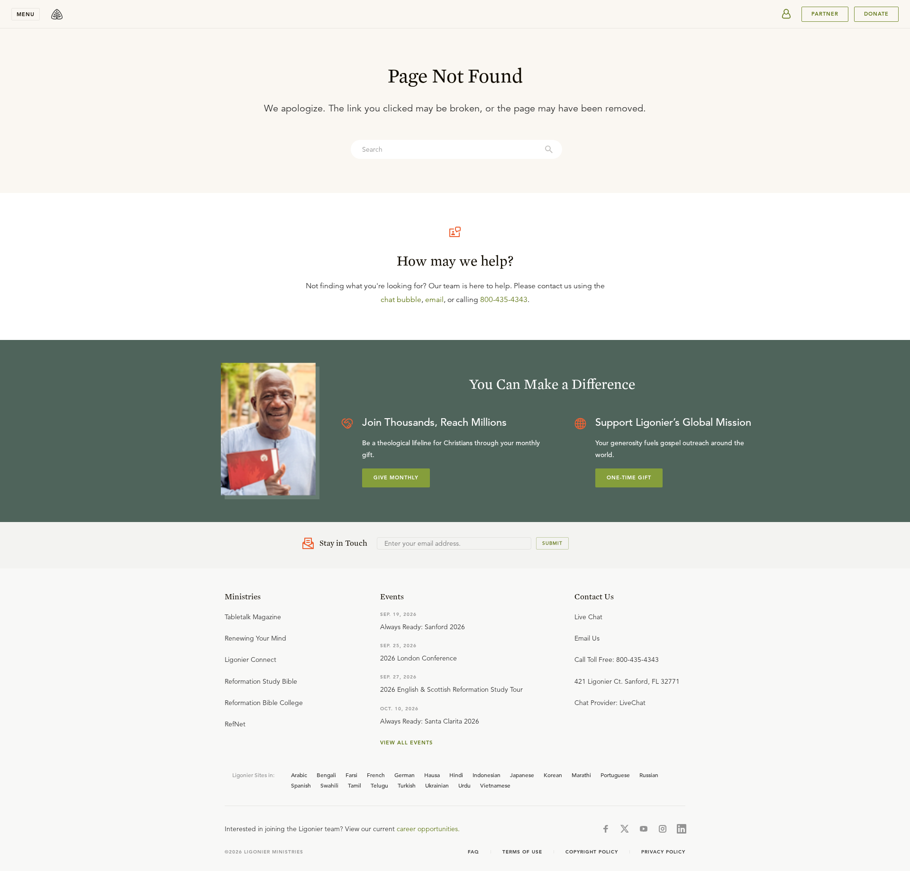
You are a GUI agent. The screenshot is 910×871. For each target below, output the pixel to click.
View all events (406, 742)
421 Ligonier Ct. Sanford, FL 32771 (627, 681)
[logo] (56, 14)
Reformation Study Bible (261, 681)
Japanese (522, 775)
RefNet (235, 724)
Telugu (379, 785)
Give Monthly (396, 477)
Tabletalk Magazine (253, 617)
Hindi (456, 775)
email (434, 299)
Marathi (581, 775)
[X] (624, 828)
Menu (26, 14)
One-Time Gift (629, 477)
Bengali (326, 775)
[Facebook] (605, 828)
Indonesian (486, 775)
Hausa (432, 775)
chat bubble (401, 299)
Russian (648, 775)
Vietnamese (495, 785)
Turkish (407, 785)
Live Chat (588, 617)
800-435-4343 (504, 299)
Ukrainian (437, 785)
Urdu (464, 785)
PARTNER (824, 13)
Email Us (587, 638)
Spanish (301, 785)
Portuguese (615, 775)
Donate (876, 13)
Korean (553, 775)
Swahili (329, 785)
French (376, 775)
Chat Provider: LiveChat (610, 702)
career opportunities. (428, 829)
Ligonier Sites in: (253, 775)
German (404, 775)
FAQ (473, 852)
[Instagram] (662, 828)
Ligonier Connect (250, 659)
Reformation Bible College (264, 702)
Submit (552, 543)
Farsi (351, 775)
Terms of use (522, 852)
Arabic (299, 775)
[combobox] (456, 149)
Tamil (354, 785)
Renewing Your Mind (255, 638)
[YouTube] (643, 828)
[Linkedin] (681, 828)
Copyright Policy (591, 852)
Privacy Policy (663, 852)
